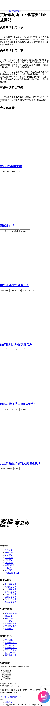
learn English (16, 290)
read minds (14, 231)
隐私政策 (9, 702)
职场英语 (9, 616)
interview (4, 231)
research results (28, 290)
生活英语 (9, 558)
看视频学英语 (11, 613)
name (16, 469)
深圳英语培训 (11, 597)
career (19, 171)
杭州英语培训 (11, 592)
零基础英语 (10, 565)
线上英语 (9, 563)
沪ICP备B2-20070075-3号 (10, 697)
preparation (24, 231)
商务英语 (9, 553)
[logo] (25, 4)
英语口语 (9, 550)
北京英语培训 (11, 584)
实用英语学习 (11, 626)
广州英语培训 (11, 589)
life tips (23, 409)
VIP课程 (8, 570)
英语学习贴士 (11, 655)
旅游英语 (9, 555)
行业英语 (9, 560)
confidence (14, 409)
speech (9, 469)
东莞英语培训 (11, 587)
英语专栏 (9, 629)
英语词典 (9, 640)
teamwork (11, 171)
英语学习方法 (11, 643)
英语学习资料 (11, 648)
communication (13, 350)
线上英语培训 (11, 602)
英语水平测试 (11, 650)
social (3, 350)
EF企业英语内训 (12, 573)
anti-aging (5, 290)
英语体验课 (10, 645)
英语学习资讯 (11, 624)
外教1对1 (9, 568)
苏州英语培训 (11, 599)
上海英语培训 (11, 594)
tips (22, 350)
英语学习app (10, 653)
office (3, 171)
